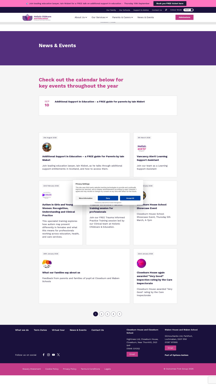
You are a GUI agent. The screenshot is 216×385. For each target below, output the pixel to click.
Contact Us (157, 10)
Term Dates (40, 330)
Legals (107, 369)
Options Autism (180, 355)
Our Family (111, 10)
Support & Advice (141, 10)
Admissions (184, 17)
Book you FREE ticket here (169, 3)
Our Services (99, 17)
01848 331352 (133, 348)
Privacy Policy (69, 369)
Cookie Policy (51, 369)
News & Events (145, 17)
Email (132, 354)
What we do (22, 330)
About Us (80, 17)
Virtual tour (58, 330)
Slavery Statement (31, 369)
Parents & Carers (121, 17)
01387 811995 (171, 342)
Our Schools (124, 10)
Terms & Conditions (90, 369)
